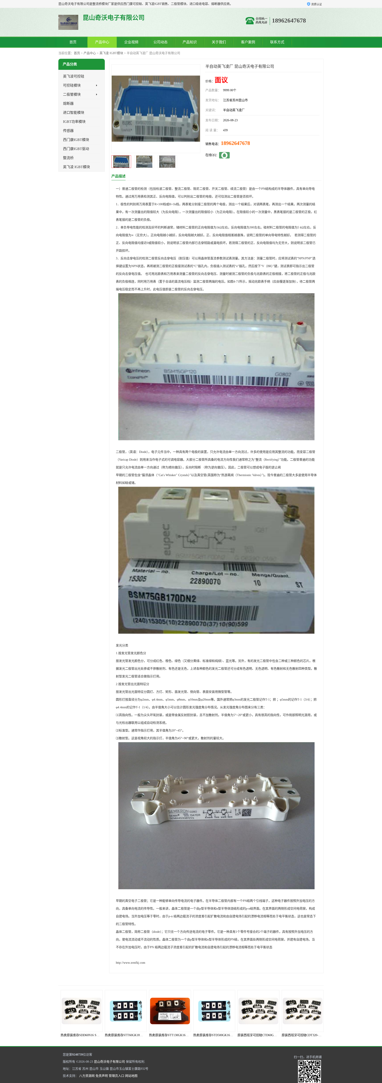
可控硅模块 (72, 85)
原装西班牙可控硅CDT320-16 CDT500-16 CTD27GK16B (275, 1035)
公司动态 (160, 42)
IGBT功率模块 (74, 122)
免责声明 (102, 1075)
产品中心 (102, 42)
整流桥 (68, 158)
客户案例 (248, 42)
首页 (72, 42)
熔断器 (68, 103)
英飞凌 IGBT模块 (111, 53)
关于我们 (219, 42)
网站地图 (131, 1075)
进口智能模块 (73, 112)
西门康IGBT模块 (76, 140)
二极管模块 (72, 94)
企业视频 (131, 42)
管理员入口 (116, 1075)
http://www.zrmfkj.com (130, 962)
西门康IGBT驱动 (76, 149)
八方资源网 (87, 1075)
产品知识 (190, 42)
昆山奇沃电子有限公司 (109, 1061)
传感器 (68, 131)
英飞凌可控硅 (73, 76)
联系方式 (277, 42)
